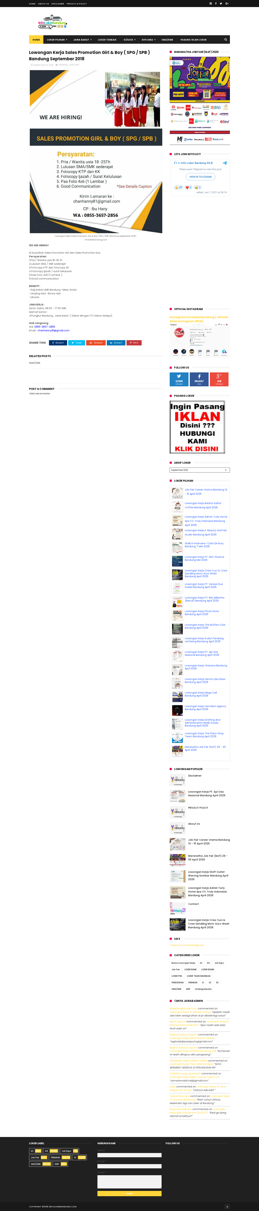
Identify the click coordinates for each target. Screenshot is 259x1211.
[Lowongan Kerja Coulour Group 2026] (200, 144)
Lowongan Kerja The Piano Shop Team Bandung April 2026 (204, 735)
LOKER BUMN (207, 969)
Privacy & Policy (77, 3)
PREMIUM (63, 64)
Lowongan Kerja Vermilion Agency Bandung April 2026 (205, 707)
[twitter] (221, 3)
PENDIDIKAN (178, 982)
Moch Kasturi (178, 1021)
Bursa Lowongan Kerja (183, 963)
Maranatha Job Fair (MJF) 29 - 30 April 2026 (205, 748)
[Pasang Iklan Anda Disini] (197, 452)
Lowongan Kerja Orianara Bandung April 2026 (206, 667)
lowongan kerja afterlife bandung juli (193, 1051)
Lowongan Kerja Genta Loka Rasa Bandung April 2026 (205, 680)
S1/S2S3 (128, 39)
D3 (208, 963)
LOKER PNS (177, 976)
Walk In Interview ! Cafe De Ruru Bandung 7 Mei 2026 (204, 545)
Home (32, 3)
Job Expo (219, 963)
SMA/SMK (167, 39)
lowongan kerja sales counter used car (194, 1077)
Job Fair (176, 969)
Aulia (172, 1086)
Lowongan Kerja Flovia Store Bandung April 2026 (202, 612)
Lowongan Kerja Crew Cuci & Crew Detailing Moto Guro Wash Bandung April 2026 (206, 573)
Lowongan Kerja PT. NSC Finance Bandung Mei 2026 (204, 558)
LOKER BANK (190, 969)
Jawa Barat (81, 39)
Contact (193, 904)
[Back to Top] (227, 1206)
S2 (210, 982)
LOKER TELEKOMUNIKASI (199, 976)
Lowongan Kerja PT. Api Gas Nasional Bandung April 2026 (202, 653)
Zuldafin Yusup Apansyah (185, 1073)
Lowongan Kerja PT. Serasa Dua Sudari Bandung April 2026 (204, 585)
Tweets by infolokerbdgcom (187, 945)
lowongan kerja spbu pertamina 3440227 (197, 1110)
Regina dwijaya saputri (183, 1034)
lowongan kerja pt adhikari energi (190, 1012)
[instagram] (210, 3)
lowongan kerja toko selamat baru (191, 1064)
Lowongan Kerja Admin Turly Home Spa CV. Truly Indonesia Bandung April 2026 (206, 521)
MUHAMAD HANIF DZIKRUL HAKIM (188, 1060)
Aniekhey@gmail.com (183, 1008)
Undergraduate (203, 989)
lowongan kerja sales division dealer (192, 1038)
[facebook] (216, 3)
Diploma (147, 39)
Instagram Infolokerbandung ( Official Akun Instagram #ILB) (199, 319)
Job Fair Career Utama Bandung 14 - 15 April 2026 (209, 841)
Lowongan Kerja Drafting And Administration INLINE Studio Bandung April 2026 (202, 723)
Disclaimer (58, 3)
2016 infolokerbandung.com (60, 1206)
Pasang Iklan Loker (194, 39)
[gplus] (227, 3)
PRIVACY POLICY (198, 808)
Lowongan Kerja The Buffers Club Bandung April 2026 (205, 626)
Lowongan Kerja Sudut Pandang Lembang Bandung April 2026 (204, 640)
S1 (203, 982)
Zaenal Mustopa (179, 1096)
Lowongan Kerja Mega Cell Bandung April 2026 (201, 694)
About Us (43, 3)
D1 (201, 963)
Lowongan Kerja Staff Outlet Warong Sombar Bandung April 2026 (208, 875)
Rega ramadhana (181, 1109)
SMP (188, 989)
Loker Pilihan (56, 39)
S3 (217, 982)
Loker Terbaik (107, 39)
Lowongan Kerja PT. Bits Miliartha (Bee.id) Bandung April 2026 (204, 599)
